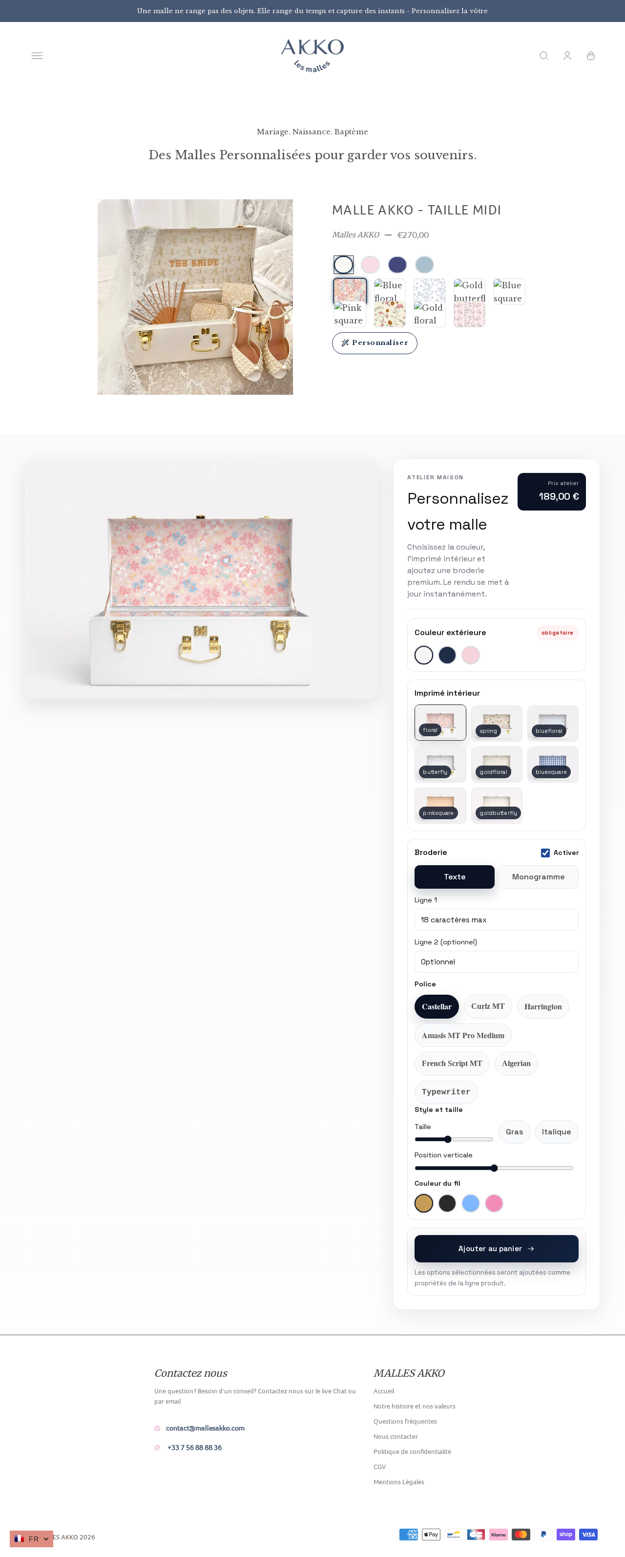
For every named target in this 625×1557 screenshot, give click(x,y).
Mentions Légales (399, 1482)
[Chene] (470, 314)
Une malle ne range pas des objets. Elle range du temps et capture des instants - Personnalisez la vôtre (312, 11)
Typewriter (446, 1092)
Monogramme (538, 877)
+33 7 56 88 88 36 (194, 1447)
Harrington (543, 1006)
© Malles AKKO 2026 (62, 1537)
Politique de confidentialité (412, 1451)
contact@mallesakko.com (205, 1428)
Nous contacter (396, 1436)
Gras (514, 1132)
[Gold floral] (430, 314)
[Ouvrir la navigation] (37, 56)
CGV (380, 1467)
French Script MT (452, 1063)
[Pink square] (350, 314)
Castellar (437, 1006)
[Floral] (350, 292)
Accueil (384, 1391)
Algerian (516, 1063)
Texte (455, 877)
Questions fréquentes (405, 1421)
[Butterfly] (430, 291)
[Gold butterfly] (470, 291)
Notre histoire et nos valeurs (415, 1406)
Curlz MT (488, 1006)
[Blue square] (509, 291)
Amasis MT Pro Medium (463, 1035)
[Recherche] (544, 56)
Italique (556, 1132)
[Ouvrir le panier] (591, 56)
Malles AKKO (355, 234)
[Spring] (390, 314)
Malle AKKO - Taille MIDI (417, 209)
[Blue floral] (390, 291)
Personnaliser (380, 343)
